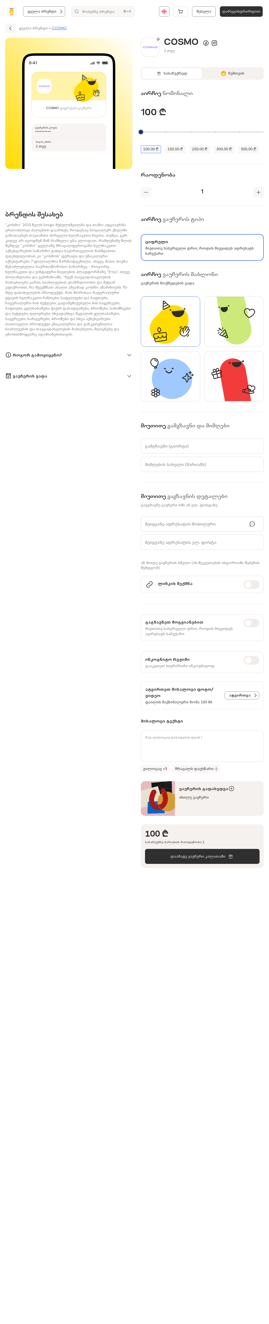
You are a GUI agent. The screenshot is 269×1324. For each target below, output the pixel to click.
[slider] (140, 132)
